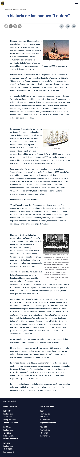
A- (62, 26)
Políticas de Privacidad (9, 401)
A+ (68, 26)
